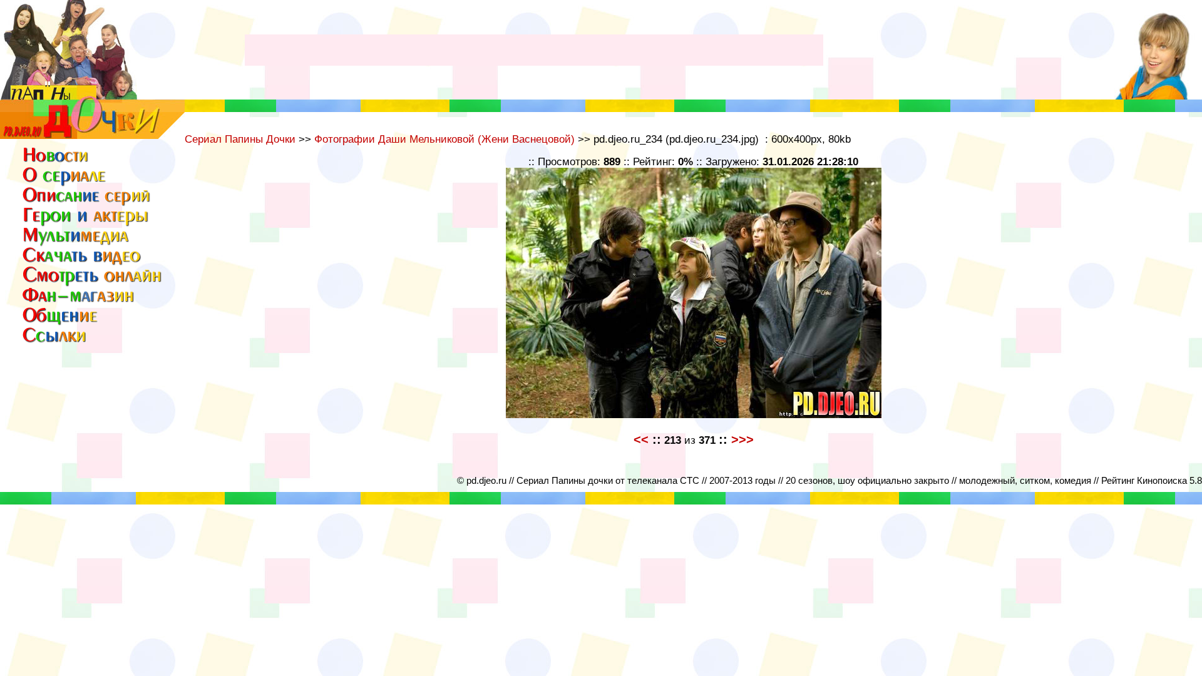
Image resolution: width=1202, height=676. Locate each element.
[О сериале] (65, 182)
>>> (742, 439)
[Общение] (61, 321)
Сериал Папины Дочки (240, 139)
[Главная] (57, 161)
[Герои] (87, 223)
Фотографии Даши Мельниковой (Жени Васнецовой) (444, 139)
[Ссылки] (57, 341)
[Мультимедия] (76, 243)
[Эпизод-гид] (87, 203)
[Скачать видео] (82, 262)
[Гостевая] (92, 282)
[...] (92, 135)
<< (641, 439)
